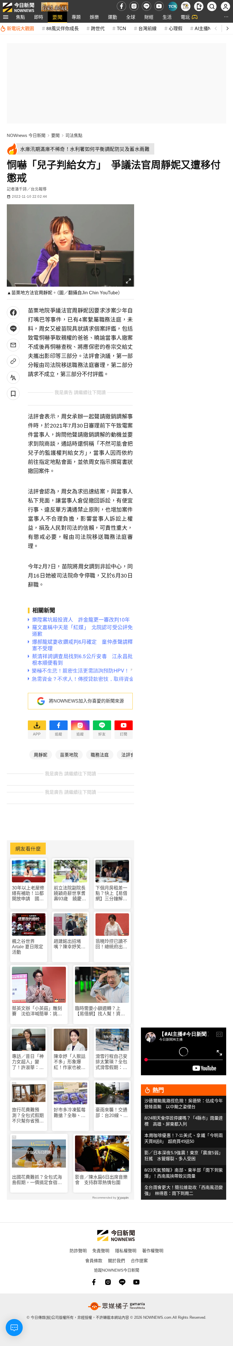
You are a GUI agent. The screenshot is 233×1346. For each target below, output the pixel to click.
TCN (121, 28)
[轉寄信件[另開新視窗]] (13, 345)
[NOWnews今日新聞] (18, 6)
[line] (146, 6)
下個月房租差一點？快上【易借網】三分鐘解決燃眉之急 (111, 893)
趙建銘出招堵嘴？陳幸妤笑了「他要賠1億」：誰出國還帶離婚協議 (70, 944)
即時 (38, 17)
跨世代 (98, 28)
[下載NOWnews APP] (198, 6)
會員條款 (93, 1260)
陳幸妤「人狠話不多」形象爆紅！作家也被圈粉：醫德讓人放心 (70, 1062)
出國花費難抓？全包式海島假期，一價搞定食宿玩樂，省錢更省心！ (37, 1180)
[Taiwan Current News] (172, 6)
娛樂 (94, 17)
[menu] (5, 17)
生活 (167, 17)
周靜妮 (40, 754)
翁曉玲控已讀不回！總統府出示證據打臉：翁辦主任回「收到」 (111, 944)
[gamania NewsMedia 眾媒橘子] (116, 1306)
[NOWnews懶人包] (185, 6)
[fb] (121, 6)
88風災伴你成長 (62, 28)
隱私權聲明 (125, 1250)
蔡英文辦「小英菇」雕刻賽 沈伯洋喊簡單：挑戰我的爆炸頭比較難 (37, 1011)
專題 (76, 17)
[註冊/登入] (225, 6)
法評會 (128, 754)
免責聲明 (100, 1250)
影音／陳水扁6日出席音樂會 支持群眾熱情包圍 (101, 1180)
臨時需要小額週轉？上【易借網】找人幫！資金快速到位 (100, 1011)
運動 (112, 17)
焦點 (20, 17)
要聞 (57, 16)
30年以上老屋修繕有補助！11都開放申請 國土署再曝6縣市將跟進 (28, 893)
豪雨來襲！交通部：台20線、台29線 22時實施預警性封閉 (111, 1112)
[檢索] (212, 6)
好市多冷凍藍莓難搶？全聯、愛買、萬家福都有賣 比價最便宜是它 (70, 1112)
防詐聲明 (78, 1250)
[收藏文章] (13, 393)
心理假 (175, 28)
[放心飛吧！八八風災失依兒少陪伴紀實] (54, 7)
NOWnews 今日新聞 (26, 135)
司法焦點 (73, 135)
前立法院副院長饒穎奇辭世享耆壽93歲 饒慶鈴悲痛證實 (70, 893)
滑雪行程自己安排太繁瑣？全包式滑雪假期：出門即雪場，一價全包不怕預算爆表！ (111, 1062)
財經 (148, 17)
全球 (130, 17)
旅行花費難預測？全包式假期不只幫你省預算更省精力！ (28, 1115)
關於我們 (116, 1260)
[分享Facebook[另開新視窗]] (13, 312)
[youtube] (159, 6)
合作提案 (139, 1260)
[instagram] (134, 6)
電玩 (185, 17)
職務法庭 (100, 754)
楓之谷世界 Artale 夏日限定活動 (27, 947)
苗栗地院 (69, 754)
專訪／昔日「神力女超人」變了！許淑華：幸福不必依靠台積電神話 (28, 1062)
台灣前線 (147, 28)
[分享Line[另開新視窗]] (13, 328)
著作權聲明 (152, 1250)
